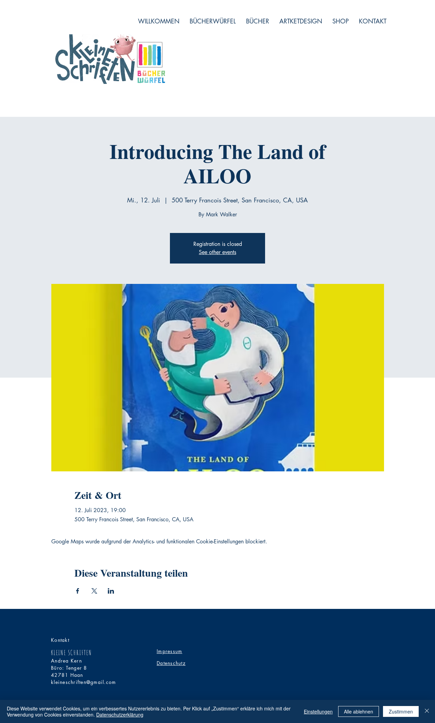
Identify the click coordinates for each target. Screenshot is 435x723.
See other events (217, 252)
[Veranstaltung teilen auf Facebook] (77, 591)
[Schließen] (427, 711)
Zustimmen (401, 711)
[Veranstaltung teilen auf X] (94, 591)
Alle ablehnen (358, 711)
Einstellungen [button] (318, 711)
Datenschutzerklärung (119, 714)
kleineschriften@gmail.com (83, 682)
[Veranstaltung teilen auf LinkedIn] (111, 591)
